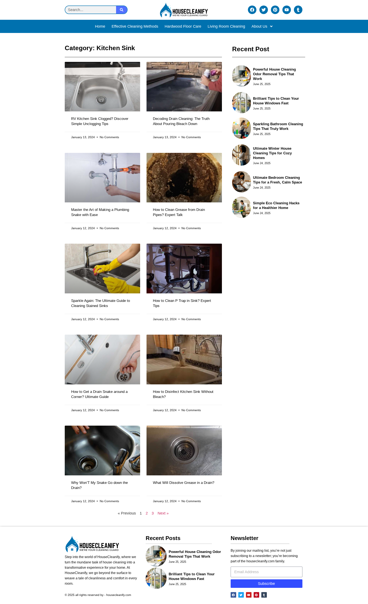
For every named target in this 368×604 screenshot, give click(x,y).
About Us (259, 26)
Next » (163, 513)
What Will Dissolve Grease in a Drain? (183, 483)
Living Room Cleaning (226, 26)
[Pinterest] (275, 10)
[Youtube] (286, 10)
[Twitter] (263, 10)
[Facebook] (252, 10)
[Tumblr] (298, 10)
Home (100, 26)
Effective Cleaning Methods (135, 26)
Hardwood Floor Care (183, 26)
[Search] (121, 10)
